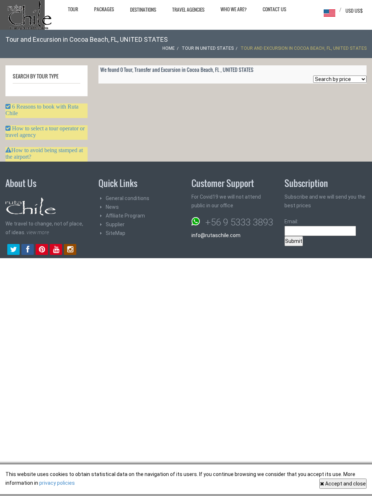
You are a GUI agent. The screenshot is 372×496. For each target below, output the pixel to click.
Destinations (143, 9)
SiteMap (115, 233)
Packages (104, 9)
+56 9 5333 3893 (239, 222)
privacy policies (57, 483)
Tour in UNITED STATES (208, 48)
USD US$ (354, 10)
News (112, 207)
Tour (73, 9)
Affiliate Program (125, 216)
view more (38, 232)
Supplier (115, 224)
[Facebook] (27, 250)
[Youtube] (56, 250)
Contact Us (274, 9)
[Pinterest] (42, 250)
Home (168, 48)
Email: (291, 221)
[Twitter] (13, 250)
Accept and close (345, 484)
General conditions (127, 198)
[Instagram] (70, 250)
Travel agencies (188, 9)
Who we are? (234, 9)
